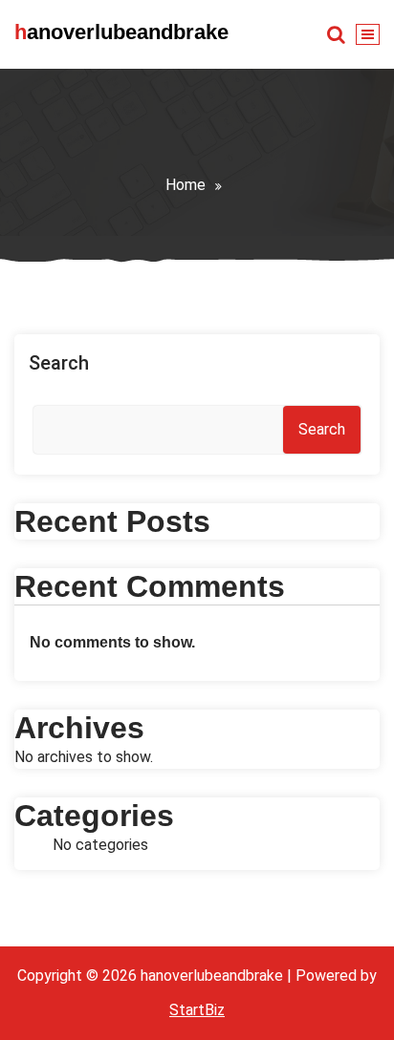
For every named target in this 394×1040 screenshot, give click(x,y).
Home (185, 185)
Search (59, 362)
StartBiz (197, 1010)
